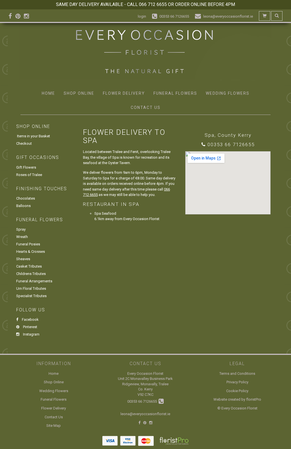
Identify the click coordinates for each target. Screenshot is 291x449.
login (142, 16)
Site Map (53, 425)
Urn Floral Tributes (31, 288)
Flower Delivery (124, 93)
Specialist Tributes (31, 296)
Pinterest (29, 327)
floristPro (253, 399)
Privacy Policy (237, 382)
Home (48, 93)
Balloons (23, 206)
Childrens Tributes (31, 274)
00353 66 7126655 (231, 144)
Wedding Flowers (228, 93)
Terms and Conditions (237, 373)
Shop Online (79, 93)
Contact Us (146, 107)
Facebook (30, 319)
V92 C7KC (145, 394)
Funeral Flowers (175, 93)
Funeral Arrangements (34, 281)
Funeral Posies (28, 244)
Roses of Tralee (29, 175)
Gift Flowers (26, 167)
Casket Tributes (29, 266)
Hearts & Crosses (30, 251)
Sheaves (23, 259)
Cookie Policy (237, 391)
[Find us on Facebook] (12, 16)
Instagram (31, 334)
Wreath (22, 237)
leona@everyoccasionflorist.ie (145, 414)
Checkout (24, 143)
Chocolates (25, 198)
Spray (21, 229)
